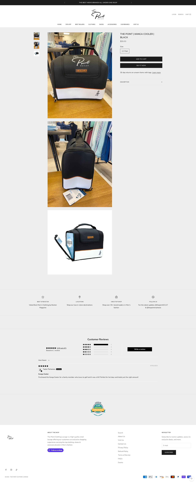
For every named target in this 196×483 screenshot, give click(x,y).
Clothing (91, 24)
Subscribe (169, 452)
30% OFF (68, 24)
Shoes (101, 24)
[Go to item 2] (36, 45)
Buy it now (141, 65)
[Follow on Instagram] (11, 470)
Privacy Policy (123, 447)
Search (120, 433)
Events (120, 462)
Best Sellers (79, 24)
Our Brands (125, 24)
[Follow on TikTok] (17, 470)
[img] (43, 366)
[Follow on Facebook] (6, 470)
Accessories (112, 24)
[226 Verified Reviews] (98, 417)
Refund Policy (123, 451)
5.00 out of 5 (61, 348)
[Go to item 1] (36, 36)
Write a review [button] (139, 349)
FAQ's (120, 459)
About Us (121, 436)
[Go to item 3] (36, 53)
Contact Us (122, 444)
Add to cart (141, 59)
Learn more (156, 72)
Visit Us (136, 24)
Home (59, 24)
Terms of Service (124, 455)
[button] (87, 344)
